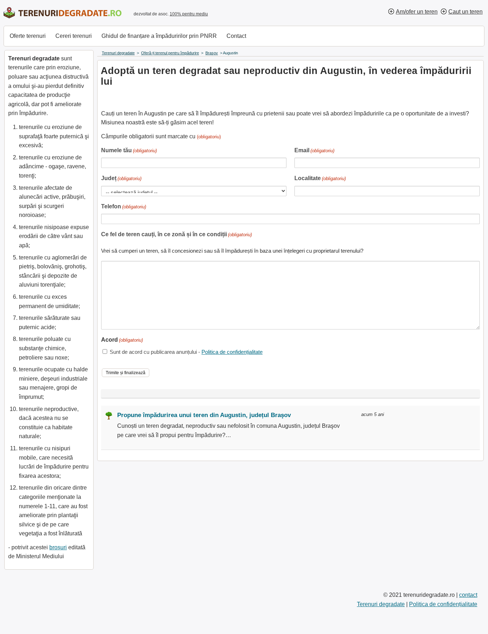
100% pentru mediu (189, 13)
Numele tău (129, 150)
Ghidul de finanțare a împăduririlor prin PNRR (159, 36)
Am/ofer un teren (417, 12)
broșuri (58, 547)
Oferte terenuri (28, 36)
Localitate (320, 178)
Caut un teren (465, 12)
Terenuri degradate (381, 604)
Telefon (123, 206)
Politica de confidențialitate (232, 352)
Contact (236, 36)
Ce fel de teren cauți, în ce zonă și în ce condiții (176, 234)
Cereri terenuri (73, 36)
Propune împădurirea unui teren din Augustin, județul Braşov (204, 415)
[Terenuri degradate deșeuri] (62, 12)
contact (468, 595)
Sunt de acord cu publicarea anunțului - (186, 352)
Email (314, 150)
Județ (121, 178)
